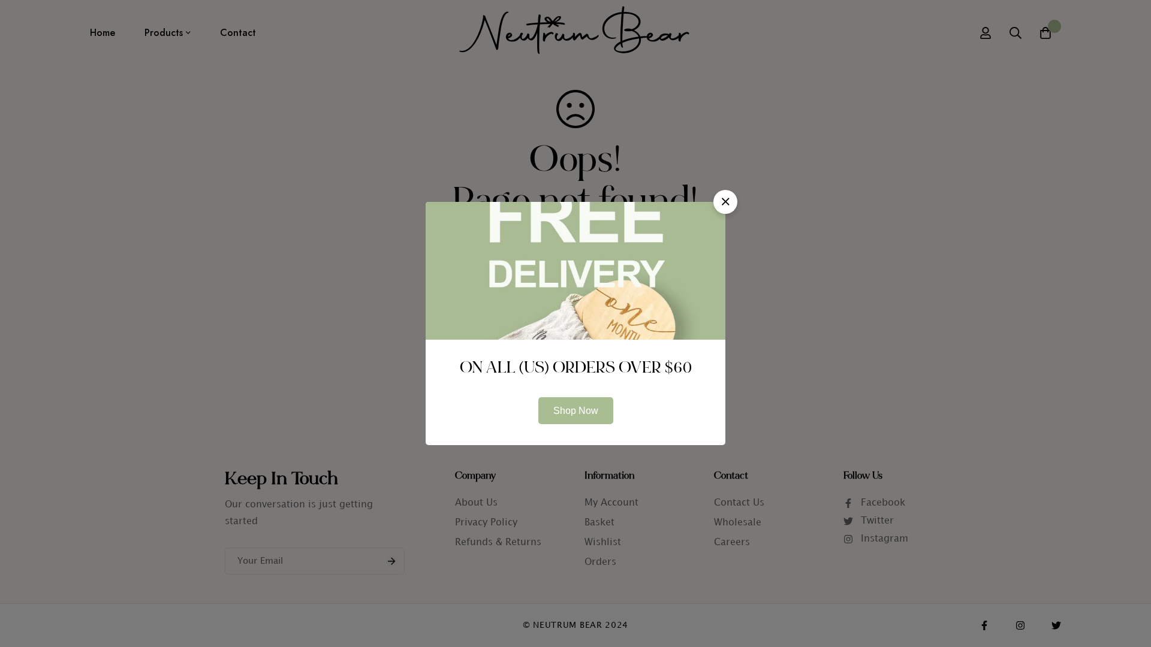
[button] (725, 202)
